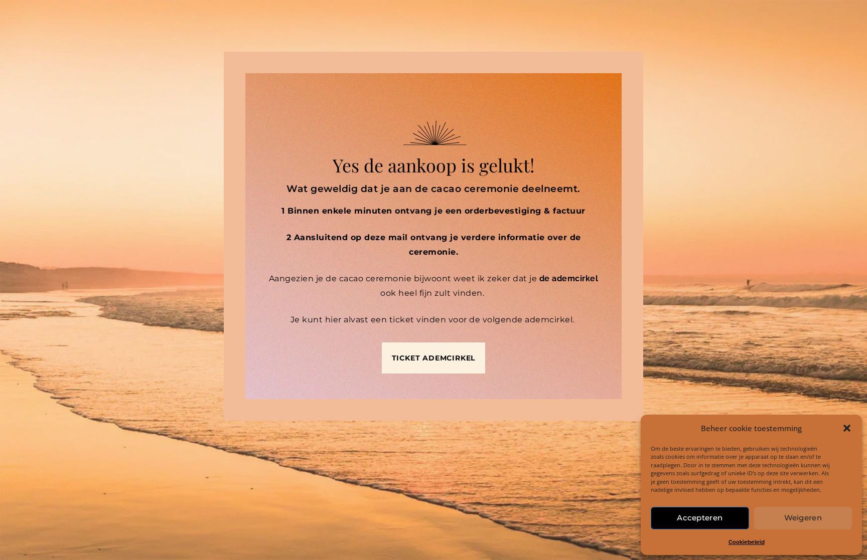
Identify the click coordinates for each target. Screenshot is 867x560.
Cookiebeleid (747, 542)
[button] (847, 428)
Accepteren (700, 517)
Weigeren (803, 517)
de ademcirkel (569, 278)
